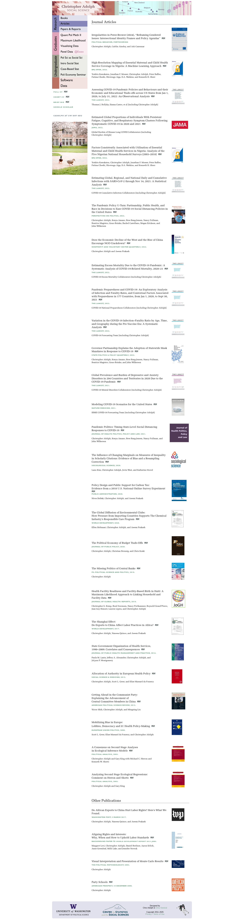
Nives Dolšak (98, 499)
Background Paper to (124, 841)
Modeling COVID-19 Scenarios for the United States (122, 404)
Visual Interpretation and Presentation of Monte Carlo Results (128, 861)
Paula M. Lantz (99, 658)
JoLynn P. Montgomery (102, 661)
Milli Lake (112, 849)
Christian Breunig (120, 551)
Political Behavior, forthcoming (110, 42)
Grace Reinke (115, 223)
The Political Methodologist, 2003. (111, 865)
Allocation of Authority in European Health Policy (121, 674)
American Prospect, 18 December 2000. (112, 886)
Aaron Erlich (147, 846)
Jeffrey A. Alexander (116, 658)
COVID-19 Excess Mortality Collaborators (111, 277)
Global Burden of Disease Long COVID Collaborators (116, 132)
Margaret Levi (98, 846)
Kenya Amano (118, 220)
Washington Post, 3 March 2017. (109, 817)
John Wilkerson (99, 226)
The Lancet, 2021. (101, 385)
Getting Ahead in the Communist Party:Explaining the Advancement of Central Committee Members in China (115, 698)
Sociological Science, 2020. (106, 465)
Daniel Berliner (133, 846)
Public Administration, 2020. (107, 494)
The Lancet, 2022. (101, 188)
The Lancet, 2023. (101, 100)
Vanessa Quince (119, 633)
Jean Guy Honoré (99, 609)
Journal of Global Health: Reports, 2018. (114, 602)
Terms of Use (158, 914)
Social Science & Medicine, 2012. (109, 677)
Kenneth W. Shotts (100, 762)
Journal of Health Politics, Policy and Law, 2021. (119, 434)
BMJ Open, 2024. (99, 70)
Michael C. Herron (139, 759)
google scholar (63, 107)
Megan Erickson (147, 223)
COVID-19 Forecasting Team (105, 336)
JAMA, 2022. (97, 128)
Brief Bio (59, 102)
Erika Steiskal (161, 908)
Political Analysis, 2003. (105, 754)
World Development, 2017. (106, 629)
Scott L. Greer (118, 682)
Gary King (120, 759)
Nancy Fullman (150, 220)
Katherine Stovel (145, 470)
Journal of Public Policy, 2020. (108, 547)
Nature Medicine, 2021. (104, 408)
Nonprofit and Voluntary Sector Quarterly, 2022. (119, 247)
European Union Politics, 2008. (108, 730)
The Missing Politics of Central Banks (114, 568)
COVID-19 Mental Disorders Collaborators (111, 390)
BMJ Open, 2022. (99, 158)
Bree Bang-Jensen (134, 220)
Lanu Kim (96, 470)
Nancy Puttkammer (137, 606)
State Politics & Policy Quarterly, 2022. (113, 355)
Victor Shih (97, 710)
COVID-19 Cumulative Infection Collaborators (113, 193)
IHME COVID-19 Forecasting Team (108, 413)
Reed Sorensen (120, 606)
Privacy (148, 914)
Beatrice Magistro (100, 223)
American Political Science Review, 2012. (114, 705)
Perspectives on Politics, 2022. (108, 216)
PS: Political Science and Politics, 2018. (113, 572)
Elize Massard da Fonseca (142, 682)
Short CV (59, 97)
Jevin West (127, 470)
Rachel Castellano (131, 223)
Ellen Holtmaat (99, 527)
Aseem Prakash (122, 251)
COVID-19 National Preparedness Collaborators (114, 308)
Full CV (58, 92)
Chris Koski (139, 551)
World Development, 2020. (106, 523)
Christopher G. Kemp (102, 606)
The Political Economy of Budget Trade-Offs (118, 543)
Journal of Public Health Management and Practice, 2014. (124, 653)
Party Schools (100, 882)
